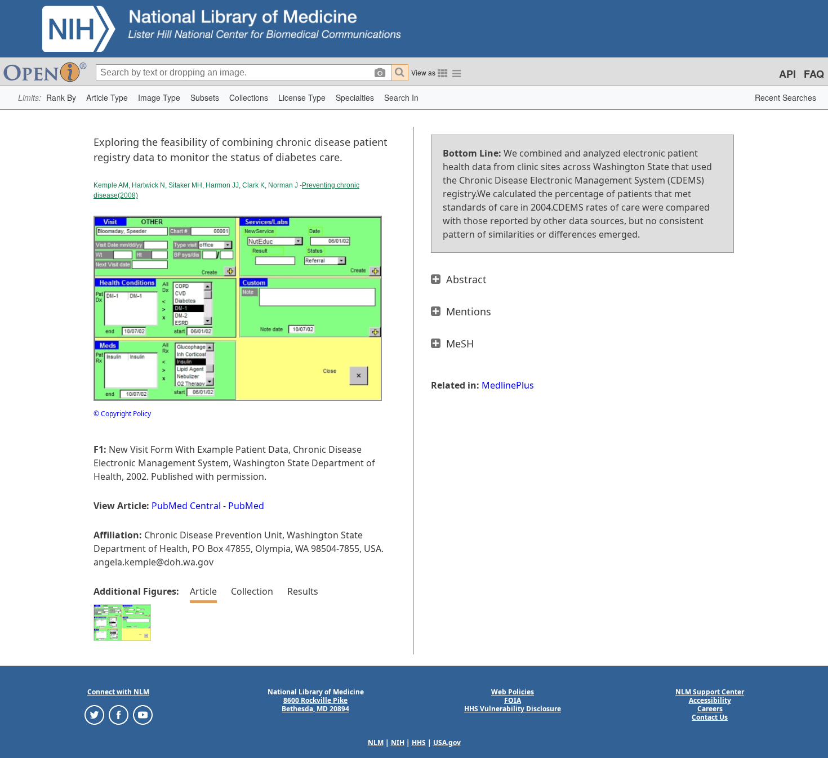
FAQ (814, 73)
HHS (419, 742)
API (787, 73)
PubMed (246, 506)
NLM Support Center (709, 692)
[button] (61, 97)
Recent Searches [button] (785, 97)
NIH (397, 742)
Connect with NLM (118, 692)
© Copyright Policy (122, 413)
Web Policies (512, 692)
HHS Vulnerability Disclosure (512, 709)
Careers (710, 709)
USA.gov (447, 742)
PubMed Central (186, 506)
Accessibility (710, 700)
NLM (376, 742)
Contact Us (710, 717)
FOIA (512, 700)
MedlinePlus (508, 385)
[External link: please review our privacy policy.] (94, 714)
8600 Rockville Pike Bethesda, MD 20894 (315, 704)
